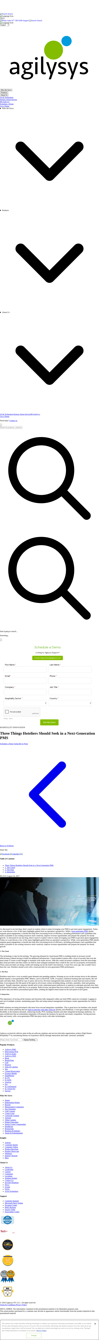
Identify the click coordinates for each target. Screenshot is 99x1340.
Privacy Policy (21, 1305)
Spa (6, 1069)
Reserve (8, 1065)
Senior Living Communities (15, 1124)
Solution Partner (11, 1178)
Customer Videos (11, 1147)
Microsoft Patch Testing (14, 1203)
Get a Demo (4, 106)
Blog (7, 1158)
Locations (8, 1176)
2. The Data (9, 870)
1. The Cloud (10, 868)
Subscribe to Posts (21, 744)
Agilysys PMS (10, 1049)
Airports (8, 1118)
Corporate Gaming (12, 1116)
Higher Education (11, 1122)
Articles (8, 1143)
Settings (34, 1335)
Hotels (7, 1100)
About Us (4, 95)
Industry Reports (11, 1156)
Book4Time (9, 1060)
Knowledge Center (12, 1212)
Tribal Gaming (10, 1120)
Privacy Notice (41, 1331)
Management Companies (14, 1107)
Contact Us (9, 1180)
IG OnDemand (10, 1087)
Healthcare (9, 1126)
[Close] (95, 1323)
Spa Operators (10, 1109)
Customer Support (12, 1201)
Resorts (8, 1105)
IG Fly (7, 1078)
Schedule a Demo (7, 104)
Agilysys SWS (10, 1056)
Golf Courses (10, 1111)
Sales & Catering (11, 1067)
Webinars (8, 1153)
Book (7, 1058)
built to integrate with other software (41, 1010)
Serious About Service (8, 100)
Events (7, 1187)
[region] (49, 1330)
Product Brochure (11, 1149)
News (7, 1185)
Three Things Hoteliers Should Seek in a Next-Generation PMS (29, 865)
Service (8, 1091)
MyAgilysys (4, 102)
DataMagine (9, 1076)
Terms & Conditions (8, 1305)
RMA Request (10, 1207)
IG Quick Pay (10, 1089)
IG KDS (8, 1080)
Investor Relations (12, 1183)
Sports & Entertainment (14, 1133)
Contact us (13, 421)
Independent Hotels (12, 1103)
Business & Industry (12, 1131)
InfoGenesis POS (11, 1052)
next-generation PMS (80, 931)
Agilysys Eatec (10, 1054)
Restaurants (9, 1129)
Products (4, 93)
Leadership (9, 1169)
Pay (6, 1084)
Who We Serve (6, 90)
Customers (9, 1174)
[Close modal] (1, 640)
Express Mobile (11, 1073)
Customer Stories (11, 1145)
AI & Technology (7, 97)
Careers (8, 1172)
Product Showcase (12, 1151)
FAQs (7, 1189)
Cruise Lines (9, 1113)
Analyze (8, 1082)
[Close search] (1, 425)
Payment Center (11, 1205)
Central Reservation (12, 1071)
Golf (6, 1063)
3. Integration (10, 872)
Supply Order (10, 1210)
